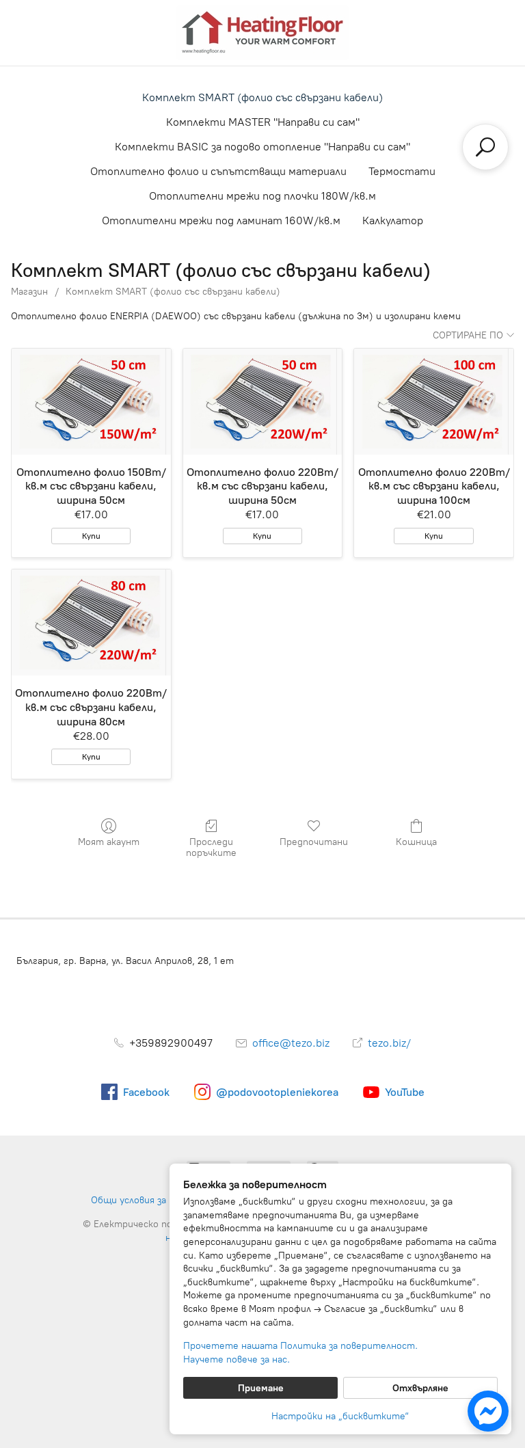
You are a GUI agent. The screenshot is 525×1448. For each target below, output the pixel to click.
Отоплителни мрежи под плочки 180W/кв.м (262, 195)
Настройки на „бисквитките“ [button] (340, 1416)
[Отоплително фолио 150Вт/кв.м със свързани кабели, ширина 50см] (91, 402)
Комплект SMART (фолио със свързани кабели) (262, 97)
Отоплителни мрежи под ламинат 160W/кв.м (221, 220)
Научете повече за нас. (236, 1359)
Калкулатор (392, 220)
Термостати (401, 171)
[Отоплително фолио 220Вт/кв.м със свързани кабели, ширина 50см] (262, 402)
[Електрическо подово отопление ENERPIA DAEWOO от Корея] (262, 32)
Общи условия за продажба (152, 1200)
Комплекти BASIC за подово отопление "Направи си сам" (262, 146)
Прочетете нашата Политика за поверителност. (300, 1346)
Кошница (416, 842)
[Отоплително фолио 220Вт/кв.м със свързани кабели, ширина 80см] (91, 622)
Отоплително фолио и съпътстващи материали (218, 171)
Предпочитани (314, 842)
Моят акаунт (108, 842)
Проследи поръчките (211, 847)
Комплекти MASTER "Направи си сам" (263, 122)
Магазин (29, 291)
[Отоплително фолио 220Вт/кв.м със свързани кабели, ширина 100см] (433, 402)
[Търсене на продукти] (485, 147)
